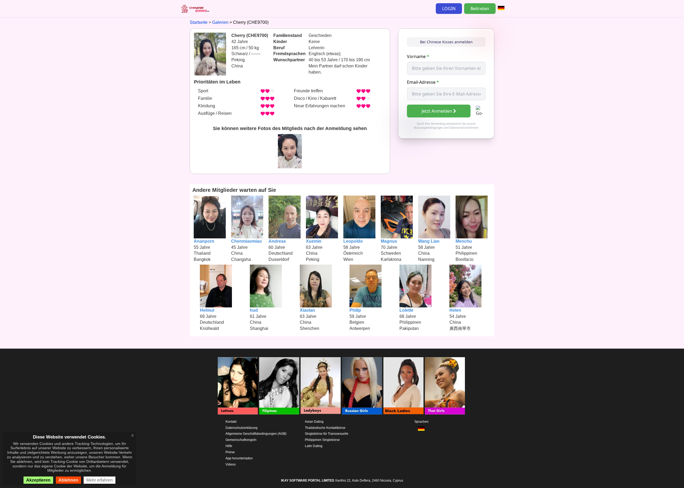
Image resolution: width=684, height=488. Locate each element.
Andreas (277, 241)
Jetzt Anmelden (437, 111)
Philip (355, 310)
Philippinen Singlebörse (322, 440)
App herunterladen (239, 458)
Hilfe (229, 446)
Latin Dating (313, 446)
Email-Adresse (423, 82)
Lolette (406, 310)
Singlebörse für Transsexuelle (326, 434)
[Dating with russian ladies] (362, 385)
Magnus (389, 241)
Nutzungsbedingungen (428, 127)
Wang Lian (429, 241)
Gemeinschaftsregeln (241, 440)
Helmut (207, 310)
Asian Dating (314, 422)
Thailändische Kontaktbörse (325, 428)
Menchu (464, 241)
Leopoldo (353, 241)
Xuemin (313, 241)
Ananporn (204, 241)
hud (254, 310)
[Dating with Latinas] (238, 385)
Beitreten (480, 9)
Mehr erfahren (99, 480)
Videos (231, 464)
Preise (230, 452)
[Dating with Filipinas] (279, 385)
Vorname (418, 56)
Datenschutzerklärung (242, 428)
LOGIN (449, 9)
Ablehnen (68, 480)
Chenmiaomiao (246, 241)
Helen (455, 310)
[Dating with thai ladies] (445, 385)
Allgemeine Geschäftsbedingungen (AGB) (256, 434)
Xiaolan (307, 310)
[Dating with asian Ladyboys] (321, 385)
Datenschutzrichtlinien (464, 127)
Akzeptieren (38, 480)
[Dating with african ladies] (403, 385)
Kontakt (231, 422)
